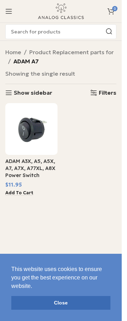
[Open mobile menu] (9, 11)
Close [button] (61, 303)
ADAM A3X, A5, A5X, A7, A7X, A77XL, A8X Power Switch (30, 168)
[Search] (109, 31)
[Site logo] (61, 10)
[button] (19, 193)
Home (13, 52)
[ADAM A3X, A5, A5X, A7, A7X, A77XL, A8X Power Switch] (31, 129)
